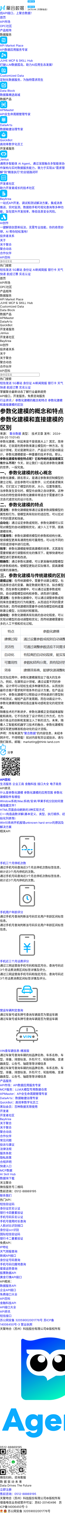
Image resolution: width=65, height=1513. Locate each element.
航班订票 (12, 274)
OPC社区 (6, 26)
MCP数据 (6, 1170)
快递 (3, 274)
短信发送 (6, 270)
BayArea (5, 1119)
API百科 (5, 257)
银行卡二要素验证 (11, 1238)
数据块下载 (7, 1178)
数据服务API (8, 1286)
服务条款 (6, 1153)
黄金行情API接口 (11, 1277)
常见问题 (6, 1140)
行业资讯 (6, 400)
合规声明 (6, 1162)
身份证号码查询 (10, 1260)
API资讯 (5, 1311)
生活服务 (6, 784)
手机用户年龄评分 (11, 912)
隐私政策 (6, 1157)
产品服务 (6, 1081)
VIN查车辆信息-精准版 (14, 1051)
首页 (3, 17)
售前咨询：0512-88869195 (18, 1494)
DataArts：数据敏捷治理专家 (19, 1098)
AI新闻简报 (40, 270)
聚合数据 (15, 433)
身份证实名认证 (10, 1208)
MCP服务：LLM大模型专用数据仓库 (23, 1089)
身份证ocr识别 (9, 1230)
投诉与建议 (7, 1144)
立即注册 (6, 1489)
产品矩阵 (6, 30)
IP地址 (4, 1247)
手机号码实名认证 (11, 1217)
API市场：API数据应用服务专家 (20, 1085)
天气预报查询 (8, 1251)
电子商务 (55, 784)
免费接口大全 (8, 1294)
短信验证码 (7, 1204)
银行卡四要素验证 (11, 1212)
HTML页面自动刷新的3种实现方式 (22, 809)
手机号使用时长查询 (13, 1221)
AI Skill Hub (8, 1174)
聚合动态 (6, 249)
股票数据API (8, 1273)
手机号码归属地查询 (13, 1264)
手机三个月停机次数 (13, 863)
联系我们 (6, 1195)
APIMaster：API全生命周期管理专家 (23, 1094)
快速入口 (6, 1166)
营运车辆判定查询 (11, 1010)
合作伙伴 (6, 253)
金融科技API (8, 1303)
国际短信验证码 (10, 1234)
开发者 (4, 1111)
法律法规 (6, 1149)
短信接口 (6, 1316)
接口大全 (43, 784)
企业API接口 (8, 1290)
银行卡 (52, 270)
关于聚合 (6, 244)
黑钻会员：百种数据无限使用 (19, 1106)
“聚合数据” (30, 733)
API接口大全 (8, 1307)
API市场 (5, 21)
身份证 (27, 270)
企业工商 (18, 784)
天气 (60, 270)
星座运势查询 (8, 1268)
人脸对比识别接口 (11, 1225)
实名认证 (25, 274)
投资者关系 (7, 236)
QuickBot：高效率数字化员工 (19, 1102)
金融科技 (30, 784)
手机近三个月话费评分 (14, 961)
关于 (3, 240)
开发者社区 (7, 1115)
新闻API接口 (8, 1255)
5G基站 (17, 270)
